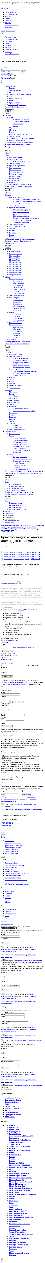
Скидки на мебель (11, 851)
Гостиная (8, 894)
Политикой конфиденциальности (13, 684)
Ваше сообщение (7, 1061)
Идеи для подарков (12, 871)
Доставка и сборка (11, 14)
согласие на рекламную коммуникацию (28, 810)
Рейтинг (4, 717)
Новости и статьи (11, 25)
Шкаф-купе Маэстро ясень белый (17, 344)
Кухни (7, 896)
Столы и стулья (10, 914)
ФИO (3, 1014)
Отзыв (3, 724)
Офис (7, 916)
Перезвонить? (6, 78)
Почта (3, 697)
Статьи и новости (11, 849)
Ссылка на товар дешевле (10, 985)
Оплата (7, 19)
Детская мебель (10, 909)
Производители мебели (13, 843)
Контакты (8, 27)
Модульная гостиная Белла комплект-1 (19, 145)
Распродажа (9, 522)
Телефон (4, 672)
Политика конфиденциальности (16, 873)
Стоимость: (5, 643)
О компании (9, 841)
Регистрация (10, 31)
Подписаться (25, 794)
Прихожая (8, 912)
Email (3, 715)
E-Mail (3, 1053)
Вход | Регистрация (12, 54)
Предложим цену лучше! (22, 647)
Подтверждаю (22, 810)
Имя (2, 713)
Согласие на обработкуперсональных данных (13, 877)
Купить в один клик (8, 653)
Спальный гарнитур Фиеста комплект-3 (19, 241)
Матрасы (8, 900)
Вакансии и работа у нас (14, 845)
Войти (3, 31)
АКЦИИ (8, 23)
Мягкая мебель (10, 891)
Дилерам (8, 21)
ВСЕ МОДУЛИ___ (27, 526)
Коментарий (5, 1021)
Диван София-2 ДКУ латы (14, 107)
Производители (10, 12)
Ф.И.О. (4, 668)
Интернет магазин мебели (10, 526)
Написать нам (6, 825)
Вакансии (8, 16)
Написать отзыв (6, 659)
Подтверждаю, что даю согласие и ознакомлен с (18, 799)
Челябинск (4, 9)
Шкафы (7, 902)
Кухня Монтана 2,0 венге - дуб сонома (19, 187)
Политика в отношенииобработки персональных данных (17, 883)
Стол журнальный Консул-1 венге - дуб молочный (23, 473)
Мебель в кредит (11, 867)
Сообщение (5, 703)
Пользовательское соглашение (16, 880)
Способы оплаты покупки (14, 865)
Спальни (8, 898)
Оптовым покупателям (13, 847)
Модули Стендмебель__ (16, 528)
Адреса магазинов (11, 853)
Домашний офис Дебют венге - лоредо (19, 495)
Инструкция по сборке (9, 584)
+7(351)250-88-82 (7, 74)
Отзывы (21, 610)
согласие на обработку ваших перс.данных (16, 682)
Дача (6, 918)
